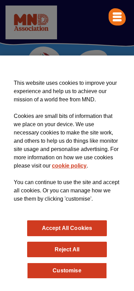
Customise (67, 270)
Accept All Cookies (67, 228)
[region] (67, 173)
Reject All (67, 249)
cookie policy (69, 166)
